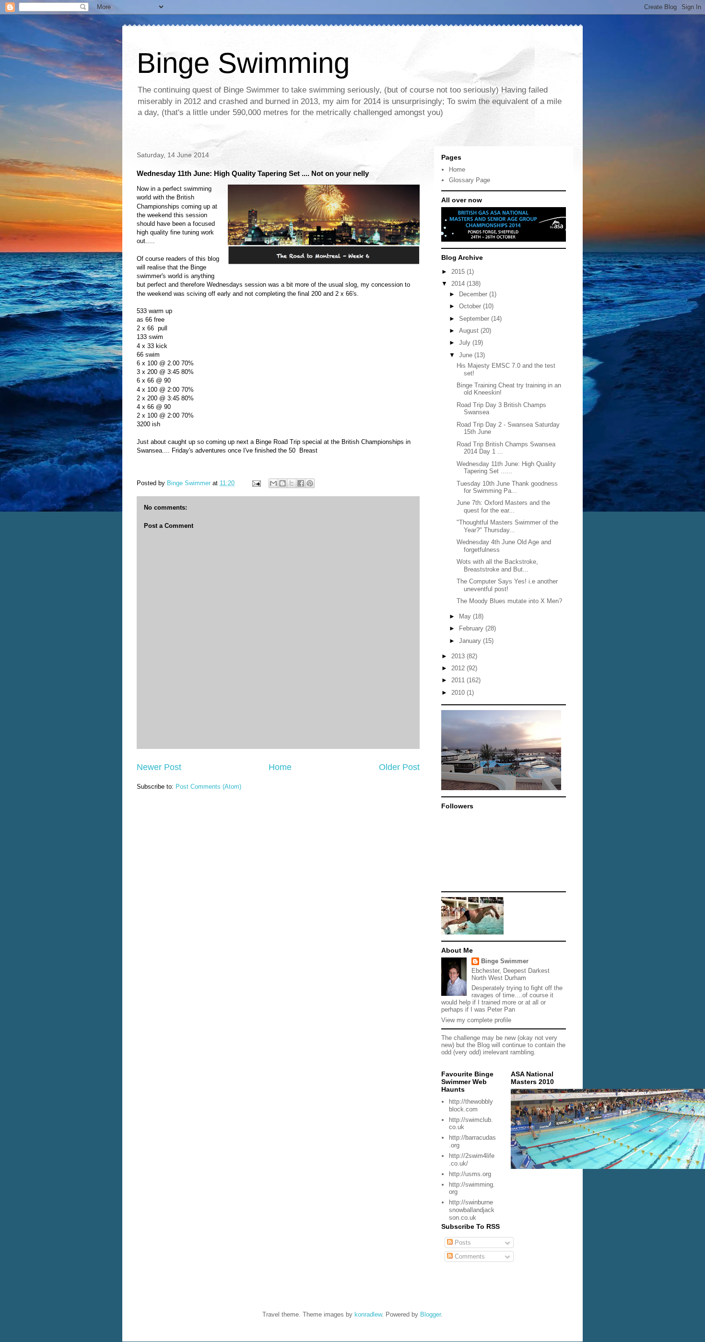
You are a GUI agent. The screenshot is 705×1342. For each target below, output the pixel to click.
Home (280, 767)
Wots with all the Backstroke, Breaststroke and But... (497, 565)
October (471, 306)
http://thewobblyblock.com (471, 1105)
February (472, 628)
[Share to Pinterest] (310, 483)
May (466, 616)
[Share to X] (291, 483)
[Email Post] (256, 483)
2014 (459, 283)
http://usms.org (470, 1174)
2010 (459, 692)
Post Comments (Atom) (208, 786)
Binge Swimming (243, 63)
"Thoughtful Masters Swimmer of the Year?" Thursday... (507, 526)
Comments (469, 1256)
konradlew (368, 1314)
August (470, 330)
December (474, 294)
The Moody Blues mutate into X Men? (509, 601)
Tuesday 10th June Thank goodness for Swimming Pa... (507, 487)
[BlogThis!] (282, 483)
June (466, 355)
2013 (459, 656)
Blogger (430, 1314)
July (465, 342)
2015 (459, 271)
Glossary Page (469, 180)
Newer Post (159, 767)
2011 (459, 680)
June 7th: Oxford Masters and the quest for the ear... (503, 506)
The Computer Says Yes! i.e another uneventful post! (507, 585)
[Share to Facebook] (301, 483)
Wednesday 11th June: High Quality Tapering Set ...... (506, 467)
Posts (462, 1242)
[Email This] (273, 483)
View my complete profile (476, 1020)
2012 (459, 668)
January (471, 640)
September (475, 318)
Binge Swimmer (505, 961)
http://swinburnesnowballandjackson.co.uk (471, 1210)
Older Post (399, 767)
